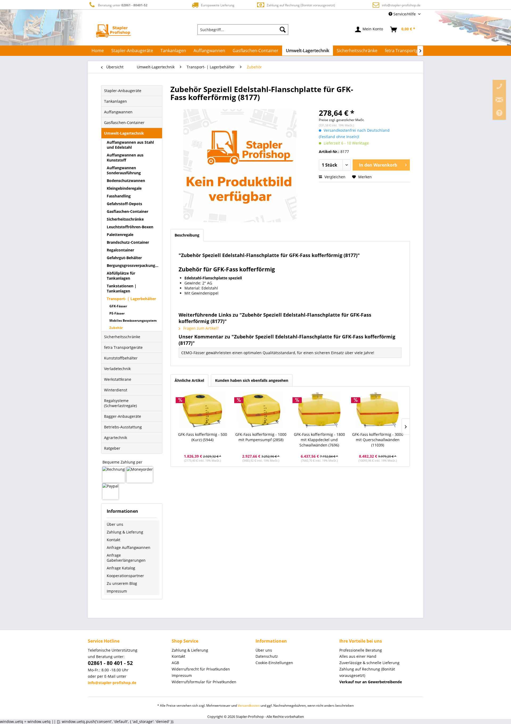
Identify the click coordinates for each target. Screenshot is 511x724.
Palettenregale (120, 234)
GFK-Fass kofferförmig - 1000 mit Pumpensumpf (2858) (260, 437)
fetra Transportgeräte (123, 347)
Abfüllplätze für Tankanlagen (121, 276)
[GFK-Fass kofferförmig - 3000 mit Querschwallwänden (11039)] (378, 410)
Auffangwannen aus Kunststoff (125, 157)
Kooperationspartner (125, 575)
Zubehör (116, 327)
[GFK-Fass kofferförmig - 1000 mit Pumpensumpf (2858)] (261, 410)
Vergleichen (334, 176)
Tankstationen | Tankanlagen (122, 288)
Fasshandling (119, 195)
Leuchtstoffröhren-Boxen (130, 226)
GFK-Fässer (118, 306)
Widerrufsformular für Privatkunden (204, 681)
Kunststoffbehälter (121, 358)
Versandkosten (249, 705)
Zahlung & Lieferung (125, 532)
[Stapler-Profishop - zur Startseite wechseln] (113, 31)
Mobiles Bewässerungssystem (133, 320)
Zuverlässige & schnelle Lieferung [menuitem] (369, 662)
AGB (175, 662)
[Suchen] (282, 29)
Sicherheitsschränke (125, 219)
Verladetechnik (117, 368)
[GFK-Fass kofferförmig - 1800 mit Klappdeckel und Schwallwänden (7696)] (319, 410)
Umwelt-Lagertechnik (124, 133)
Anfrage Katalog (121, 567)
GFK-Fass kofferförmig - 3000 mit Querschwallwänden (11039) (377, 440)
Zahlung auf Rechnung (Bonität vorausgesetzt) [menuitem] (367, 672)
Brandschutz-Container (128, 242)
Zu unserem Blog (122, 583)
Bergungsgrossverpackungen (133, 265)
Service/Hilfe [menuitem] (404, 13)
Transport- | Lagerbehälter (131, 298)
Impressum (117, 591)
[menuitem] (243, 29)
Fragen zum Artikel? (200, 328)
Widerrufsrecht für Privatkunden (201, 669)
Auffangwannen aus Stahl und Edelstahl (130, 145)
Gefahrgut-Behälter (124, 257)
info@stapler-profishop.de (401, 5)
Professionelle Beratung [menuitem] (360, 650)
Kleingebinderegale (124, 188)
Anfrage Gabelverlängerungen (126, 558)
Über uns (115, 524)
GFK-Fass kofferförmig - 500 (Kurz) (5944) (202, 437)
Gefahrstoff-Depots (124, 203)
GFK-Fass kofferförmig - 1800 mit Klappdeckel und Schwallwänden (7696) (319, 440)
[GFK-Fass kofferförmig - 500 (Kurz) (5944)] (202, 410)
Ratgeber (112, 448)
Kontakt (113, 539)
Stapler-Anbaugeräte (122, 90)
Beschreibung (187, 235)
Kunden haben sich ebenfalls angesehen (251, 380)
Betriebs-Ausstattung (123, 426)
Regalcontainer (120, 250)
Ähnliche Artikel (189, 380)
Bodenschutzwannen (126, 180)
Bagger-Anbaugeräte (122, 416)
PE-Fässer (117, 313)
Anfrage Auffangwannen (128, 547)
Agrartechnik (115, 437)
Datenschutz (267, 656)
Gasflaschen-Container (124, 122)
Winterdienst (115, 389)
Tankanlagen (115, 101)
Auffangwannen (118, 111)
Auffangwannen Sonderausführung (124, 170)
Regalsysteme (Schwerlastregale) (120, 403)
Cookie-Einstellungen (274, 662)
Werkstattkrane (117, 379)
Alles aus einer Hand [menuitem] (357, 656)
